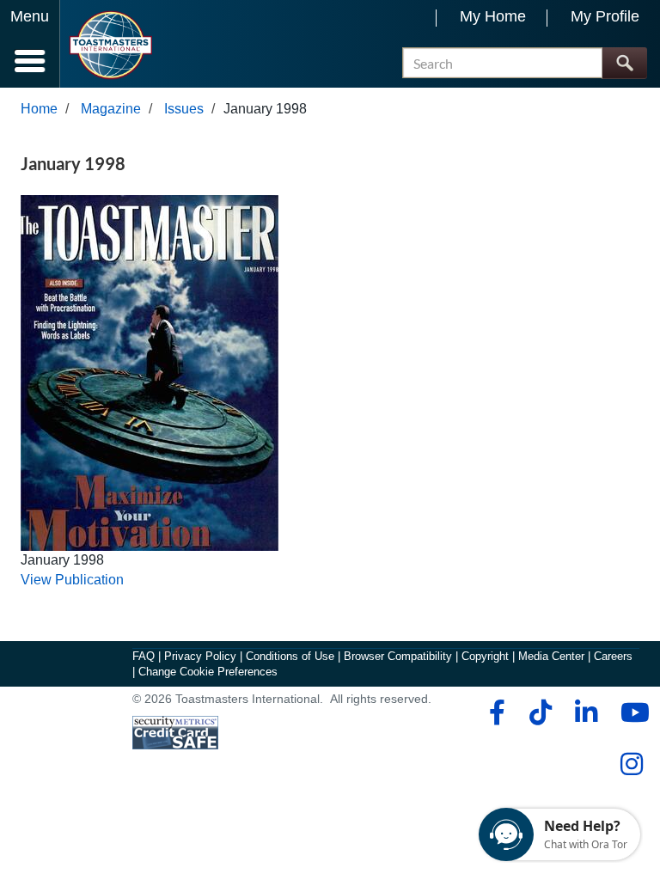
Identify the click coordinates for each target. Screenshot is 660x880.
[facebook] (494, 712)
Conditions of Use (290, 656)
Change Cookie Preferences (208, 671)
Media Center (551, 656)
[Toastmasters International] (110, 45)
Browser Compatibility (398, 656)
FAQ (143, 656)
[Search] (624, 63)
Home (39, 108)
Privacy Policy (200, 656)
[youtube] (631, 712)
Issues (184, 108)
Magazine (111, 108)
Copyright (485, 656)
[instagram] (631, 763)
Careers (613, 656)
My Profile (605, 16)
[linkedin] (585, 712)
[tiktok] (540, 712)
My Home (493, 16)
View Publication (72, 579)
